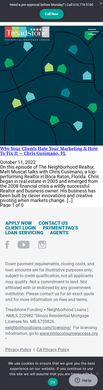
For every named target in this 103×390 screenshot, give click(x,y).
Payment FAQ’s (60, 228)
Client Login (20, 228)
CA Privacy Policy (53, 349)
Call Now (51, 13)
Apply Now (18, 223)
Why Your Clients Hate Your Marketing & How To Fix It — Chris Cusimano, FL (49, 150)
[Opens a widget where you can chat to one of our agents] (83, 380)
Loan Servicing (24, 232)
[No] (97, 373)
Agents (59, 232)
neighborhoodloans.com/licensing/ (38, 327)
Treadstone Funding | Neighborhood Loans (26, 33)
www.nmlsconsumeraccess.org (69, 333)
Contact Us (53, 223)
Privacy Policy (18, 349)
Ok (52, 382)
